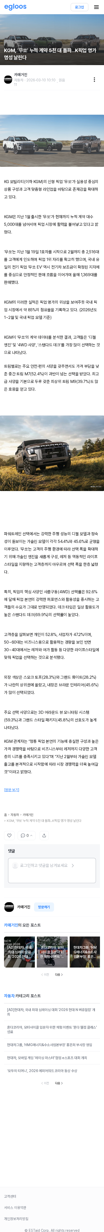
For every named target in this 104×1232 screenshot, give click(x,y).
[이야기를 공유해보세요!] (44, 835)
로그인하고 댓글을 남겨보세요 (44, 865)
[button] (43, 865)
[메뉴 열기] (96, 7)
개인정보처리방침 (16, 1219)
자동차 (15, 815)
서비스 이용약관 (15, 1208)
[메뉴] (94, 79)
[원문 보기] (11, 790)
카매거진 (28, 815)
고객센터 (10, 1196)
